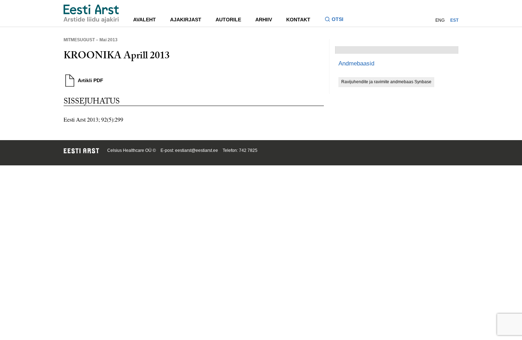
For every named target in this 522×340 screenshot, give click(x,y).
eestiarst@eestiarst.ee (196, 150)
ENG (440, 20)
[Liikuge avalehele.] (91, 13)
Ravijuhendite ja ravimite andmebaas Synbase (386, 81)
